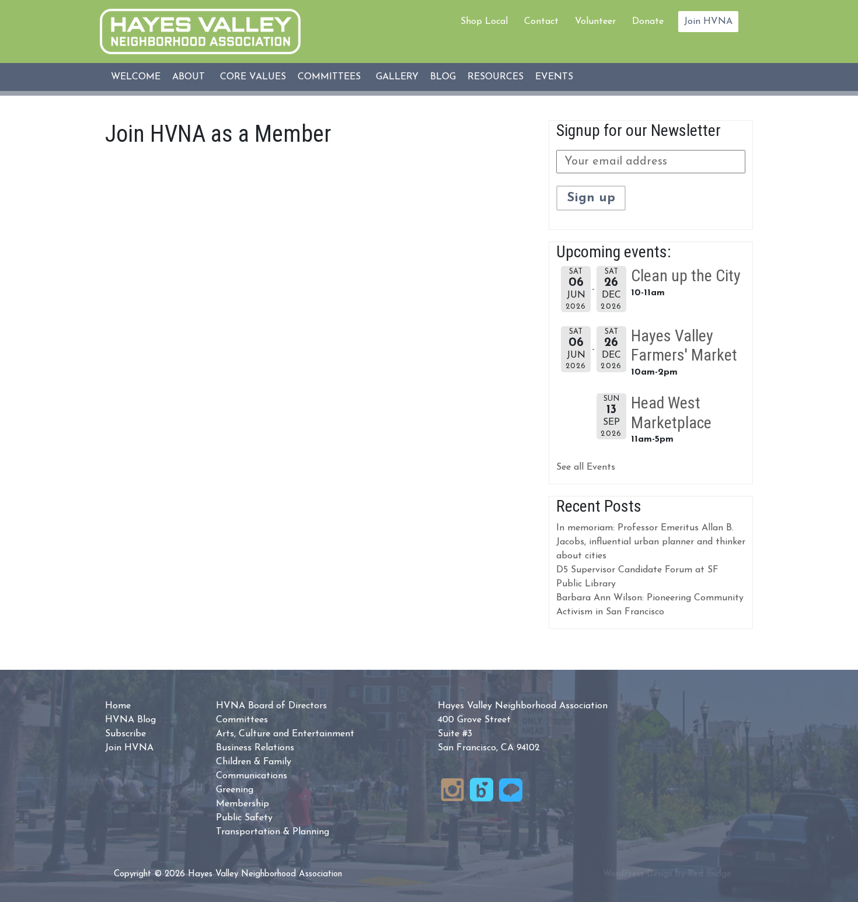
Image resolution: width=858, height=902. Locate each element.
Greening (234, 790)
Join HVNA (708, 21)
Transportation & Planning (272, 832)
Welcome (136, 77)
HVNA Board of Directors (271, 706)
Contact (541, 21)
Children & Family (253, 762)
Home (118, 706)
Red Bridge (709, 874)
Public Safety (244, 818)
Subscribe (125, 734)
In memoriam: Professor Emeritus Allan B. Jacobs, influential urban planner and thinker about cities (650, 542)
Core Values (253, 77)
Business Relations (255, 748)
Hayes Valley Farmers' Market (684, 345)
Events (554, 77)
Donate (648, 21)
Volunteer (595, 21)
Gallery (397, 77)
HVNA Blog (130, 720)
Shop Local (484, 21)
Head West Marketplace (671, 412)
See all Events (585, 467)
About (188, 77)
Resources (496, 77)
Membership (242, 804)
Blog (443, 77)
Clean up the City (686, 275)
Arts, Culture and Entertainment (285, 734)
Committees (329, 77)
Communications (251, 776)
